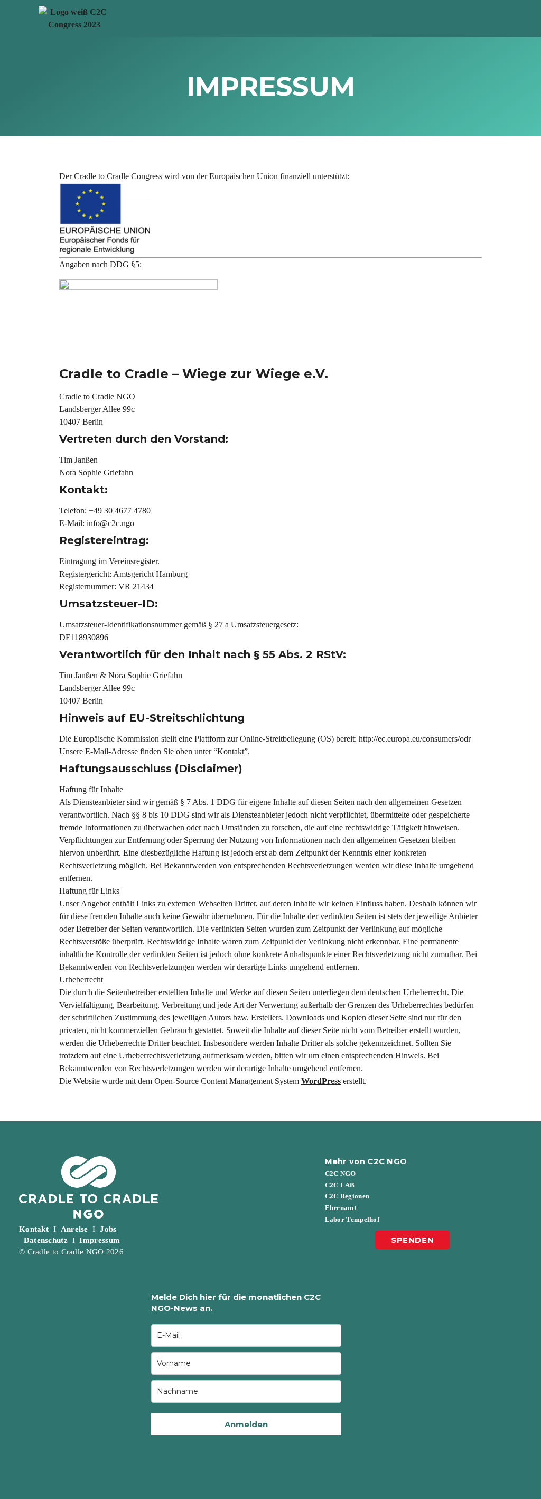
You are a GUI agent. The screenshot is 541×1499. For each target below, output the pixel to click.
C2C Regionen (347, 1196)
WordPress (321, 1080)
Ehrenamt (340, 1208)
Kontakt (34, 1229)
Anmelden (246, 1424)
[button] (339, 18)
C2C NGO (340, 1173)
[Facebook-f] (335, 1264)
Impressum (99, 1240)
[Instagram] (361, 1264)
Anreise (74, 1229)
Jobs (108, 1229)
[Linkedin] (388, 1264)
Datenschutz (46, 1240)
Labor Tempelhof (352, 1219)
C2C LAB (340, 1185)
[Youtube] (415, 1264)
